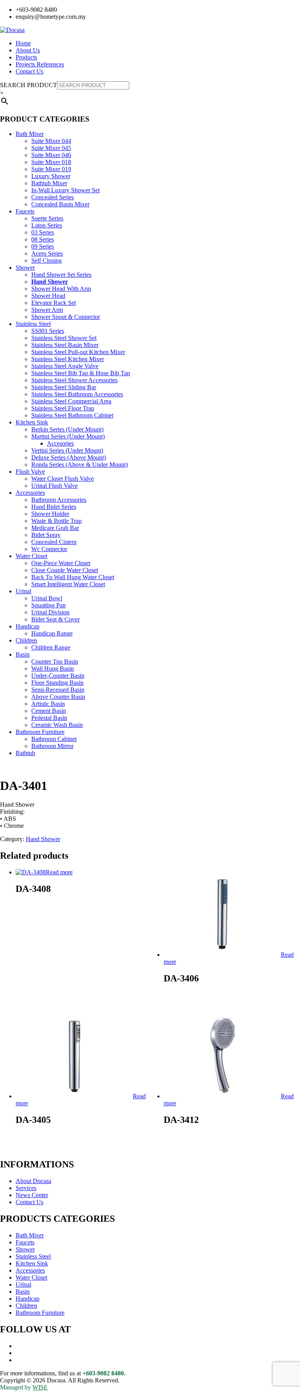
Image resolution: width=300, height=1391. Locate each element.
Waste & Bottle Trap (56, 520)
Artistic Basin (48, 703)
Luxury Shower (50, 176)
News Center (32, 1195)
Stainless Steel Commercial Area (71, 401)
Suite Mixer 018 (51, 162)
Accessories (30, 492)
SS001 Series (47, 331)
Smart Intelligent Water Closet (68, 584)
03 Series (42, 232)
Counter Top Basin (54, 661)
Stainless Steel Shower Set (63, 338)
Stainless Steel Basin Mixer (64, 345)
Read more (59, 872)
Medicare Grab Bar (55, 528)
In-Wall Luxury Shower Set (65, 190)
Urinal (23, 591)
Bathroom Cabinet (54, 739)
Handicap (27, 626)
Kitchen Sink (32, 422)
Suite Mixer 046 (51, 155)
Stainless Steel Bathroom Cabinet (72, 415)
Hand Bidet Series (53, 506)
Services (26, 1188)
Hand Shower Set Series (61, 274)
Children (26, 640)
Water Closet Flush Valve (62, 478)
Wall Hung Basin (52, 668)
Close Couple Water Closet (64, 570)
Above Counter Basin (58, 696)
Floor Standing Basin (57, 682)
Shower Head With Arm (61, 288)
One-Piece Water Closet (60, 563)
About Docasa (33, 1181)
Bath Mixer (30, 134)
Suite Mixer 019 (51, 169)
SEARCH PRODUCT (28, 85)
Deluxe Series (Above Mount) (68, 457)
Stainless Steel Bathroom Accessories (77, 394)
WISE (40, 1387)
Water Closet (31, 556)
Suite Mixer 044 (51, 141)
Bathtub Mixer (49, 183)
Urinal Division (50, 612)
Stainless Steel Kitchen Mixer (67, 359)
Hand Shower (49, 281)
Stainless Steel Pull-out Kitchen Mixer (78, 352)
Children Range (50, 647)
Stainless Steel (33, 323)
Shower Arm (47, 309)
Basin (23, 654)
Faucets (25, 211)
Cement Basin (48, 710)
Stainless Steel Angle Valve (64, 366)
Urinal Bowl (46, 598)
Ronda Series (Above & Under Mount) (79, 464)
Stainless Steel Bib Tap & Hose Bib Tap (80, 373)
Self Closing (46, 260)
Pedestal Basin (49, 717)
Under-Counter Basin (57, 675)
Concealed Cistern (54, 542)
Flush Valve (30, 471)
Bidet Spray (46, 535)
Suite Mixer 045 (51, 148)
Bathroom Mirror (52, 746)
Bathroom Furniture (40, 732)
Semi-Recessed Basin (57, 689)
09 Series (42, 246)
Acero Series (47, 253)
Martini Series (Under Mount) (68, 436)
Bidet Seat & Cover (55, 619)
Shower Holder (50, 513)
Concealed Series (52, 197)
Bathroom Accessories (58, 499)
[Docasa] (12, 30)
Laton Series (46, 225)
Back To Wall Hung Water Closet (72, 577)
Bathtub (25, 753)
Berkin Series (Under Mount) (67, 429)
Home (23, 43)
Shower (25, 267)
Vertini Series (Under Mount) (67, 450)
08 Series (42, 239)
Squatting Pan (48, 605)
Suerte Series (47, 218)
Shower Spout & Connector (65, 316)
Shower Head (48, 295)
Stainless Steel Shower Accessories (74, 380)
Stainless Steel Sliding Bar (63, 387)
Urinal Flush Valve (54, 485)
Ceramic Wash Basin (57, 724)
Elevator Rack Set (53, 302)
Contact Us (29, 71)
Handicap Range (52, 633)
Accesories (60, 443)
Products (26, 57)
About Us (28, 50)
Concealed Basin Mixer (60, 204)
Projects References (40, 64)
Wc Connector (49, 549)
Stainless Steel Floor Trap (62, 408)
